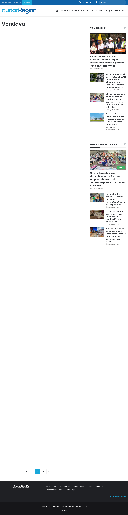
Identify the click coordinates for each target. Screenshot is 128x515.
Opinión (75, 11)
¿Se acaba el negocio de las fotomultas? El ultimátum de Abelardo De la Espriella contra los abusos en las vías (116, 81)
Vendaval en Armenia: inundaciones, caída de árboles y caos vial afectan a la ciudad (64, 43)
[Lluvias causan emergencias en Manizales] (22, 426)
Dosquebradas (8, 254)
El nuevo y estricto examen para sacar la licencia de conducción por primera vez (115, 216)
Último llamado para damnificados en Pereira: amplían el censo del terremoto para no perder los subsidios (116, 100)
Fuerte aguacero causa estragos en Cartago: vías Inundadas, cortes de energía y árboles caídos (63, 190)
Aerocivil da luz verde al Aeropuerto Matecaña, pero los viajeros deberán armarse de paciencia (115, 120)
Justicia (94, 11)
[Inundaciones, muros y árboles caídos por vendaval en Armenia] (22, 141)
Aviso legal (71, 490)
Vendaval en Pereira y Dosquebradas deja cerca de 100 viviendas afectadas (64, 404)
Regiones (66, 11)
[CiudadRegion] (19, 11)
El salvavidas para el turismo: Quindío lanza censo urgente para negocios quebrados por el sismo (116, 235)
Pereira (48, 330)
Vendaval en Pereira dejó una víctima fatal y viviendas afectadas (64, 339)
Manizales (6, 174)
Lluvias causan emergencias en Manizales (16, 402)
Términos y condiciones (117, 496)
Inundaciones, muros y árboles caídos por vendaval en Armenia (21, 117)
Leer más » (9, 101)
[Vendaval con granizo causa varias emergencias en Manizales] (22, 212)
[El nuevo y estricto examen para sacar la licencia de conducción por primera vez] (97, 214)
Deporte (84, 11)
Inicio (48, 487)
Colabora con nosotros (55, 490)
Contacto (100, 487)
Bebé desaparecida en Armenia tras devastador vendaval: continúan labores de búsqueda (21, 46)
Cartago (49, 174)
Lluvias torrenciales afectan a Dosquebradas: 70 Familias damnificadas (62, 268)
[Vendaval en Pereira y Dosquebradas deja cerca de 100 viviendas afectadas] (65, 431)
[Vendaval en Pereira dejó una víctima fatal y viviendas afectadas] (65, 363)
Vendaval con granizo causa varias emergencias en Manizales (21, 185)
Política (103, 11)
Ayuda (90, 487)
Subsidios (115, 11)
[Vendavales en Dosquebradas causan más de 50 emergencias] (22, 292)
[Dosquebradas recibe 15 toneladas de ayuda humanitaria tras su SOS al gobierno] (97, 197)
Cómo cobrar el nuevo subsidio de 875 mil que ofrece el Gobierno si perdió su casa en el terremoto (108, 61)
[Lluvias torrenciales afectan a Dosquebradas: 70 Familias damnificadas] (65, 297)
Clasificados (79, 487)
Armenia (6, 33)
